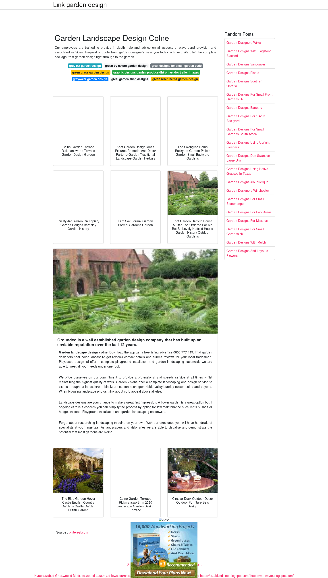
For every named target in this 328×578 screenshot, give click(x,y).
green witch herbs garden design (175, 79)
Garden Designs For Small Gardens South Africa (245, 131)
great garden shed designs (129, 79)
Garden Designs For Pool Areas (249, 212)
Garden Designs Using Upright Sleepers (248, 144)
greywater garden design (90, 79)
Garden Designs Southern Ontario (244, 83)
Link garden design (80, 4)
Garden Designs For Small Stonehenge (245, 201)
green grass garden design (90, 72)
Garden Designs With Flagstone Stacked (249, 53)
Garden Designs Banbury (244, 107)
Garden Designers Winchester (247, 190)
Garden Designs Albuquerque (247, 182)
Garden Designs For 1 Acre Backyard (245, 118)
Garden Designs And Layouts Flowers (247, 253)
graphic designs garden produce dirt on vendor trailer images (156, 72)
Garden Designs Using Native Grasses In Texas (247, 171)
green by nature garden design (126, 65)
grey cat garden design (85, 65)
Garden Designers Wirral (244, 42)
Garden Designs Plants (242, 72)
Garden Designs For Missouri (247, 220)
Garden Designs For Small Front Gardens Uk (249, 96)
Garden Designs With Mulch (246, 242)
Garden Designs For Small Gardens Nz (245, 231)
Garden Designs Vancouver (245, 64)
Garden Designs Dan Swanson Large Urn (248, 157)
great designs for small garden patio (177, 65)
